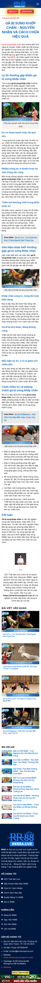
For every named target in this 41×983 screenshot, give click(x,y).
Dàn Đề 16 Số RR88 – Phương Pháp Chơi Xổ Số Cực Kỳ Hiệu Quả (26, 798)
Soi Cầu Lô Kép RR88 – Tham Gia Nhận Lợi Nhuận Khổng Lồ (26, 806)
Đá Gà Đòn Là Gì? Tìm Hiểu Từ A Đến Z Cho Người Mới (19, 700)
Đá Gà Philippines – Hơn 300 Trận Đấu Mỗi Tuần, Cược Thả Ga (19, 732)
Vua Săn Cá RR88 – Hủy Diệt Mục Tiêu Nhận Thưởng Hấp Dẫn (26, 762)
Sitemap (7, 967)
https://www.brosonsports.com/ (18, 957)
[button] (37, 4)
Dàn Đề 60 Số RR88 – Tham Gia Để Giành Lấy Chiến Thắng (25, 815)
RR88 (12, 57)
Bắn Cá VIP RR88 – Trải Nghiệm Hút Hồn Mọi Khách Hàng (25, 753)
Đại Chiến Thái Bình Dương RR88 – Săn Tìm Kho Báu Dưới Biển (25, 771)
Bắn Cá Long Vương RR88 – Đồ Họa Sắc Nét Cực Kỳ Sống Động (25, 780)
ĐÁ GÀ (16, 18)
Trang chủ (6, 18)
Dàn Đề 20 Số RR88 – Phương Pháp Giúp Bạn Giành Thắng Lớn (26, 789)
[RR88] (19, 4)
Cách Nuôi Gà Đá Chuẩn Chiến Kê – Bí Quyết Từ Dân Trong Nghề (20, 667)
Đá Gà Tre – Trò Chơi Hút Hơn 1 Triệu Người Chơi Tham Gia (19, 635)
